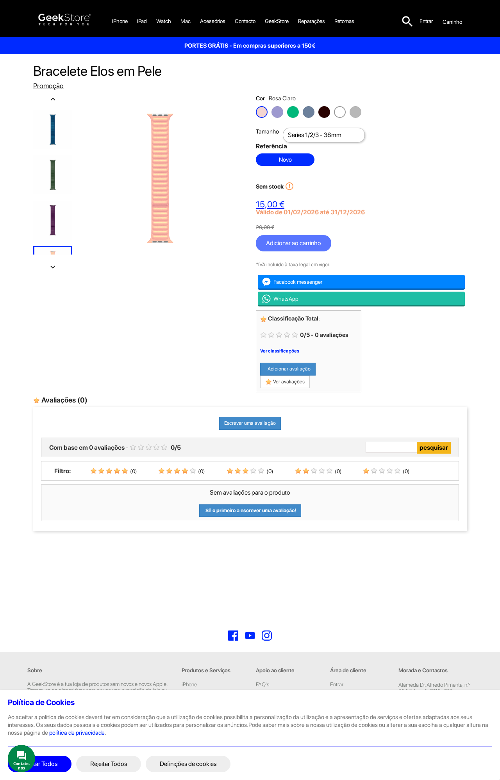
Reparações (311, 21)
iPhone (120, 21)
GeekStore (277, 21)
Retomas (344, 21)
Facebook (233, 635)
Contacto (245, 21)
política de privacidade (77, 732)
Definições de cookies (188, 764)
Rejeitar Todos (108, 764)
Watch (163, 21)
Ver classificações (279, 351)
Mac (185, 21)
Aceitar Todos (39, 764)
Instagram (267, 635)
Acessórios (212, 21)
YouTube (250, 635)
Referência (271, 146)
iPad (142, 21)
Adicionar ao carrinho (293, 243)
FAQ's (262, 684)
